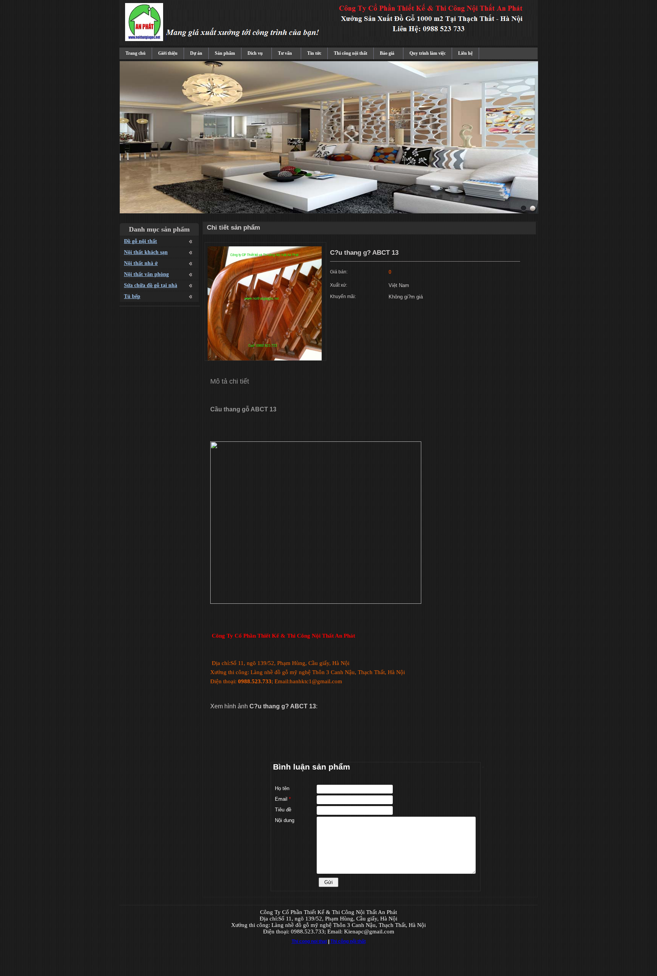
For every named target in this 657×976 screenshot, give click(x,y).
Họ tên (282, 788)
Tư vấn (285, 53)
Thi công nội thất (350, 53)
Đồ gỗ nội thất (140, 241)
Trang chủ (135, 53)
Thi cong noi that (309, 941)
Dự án (196, 53)
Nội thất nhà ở (141, 263)
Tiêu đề (283, 810)
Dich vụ (255, 53)
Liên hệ (465, 53)
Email (283, 799)
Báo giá (387, 53)
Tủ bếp (132, 296)
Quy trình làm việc (427, 53)
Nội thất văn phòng (146, 274)
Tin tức (314, 53)
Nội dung (284, 820)
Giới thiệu (168, 53)
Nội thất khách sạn (146, 252)
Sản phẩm (225, 53)
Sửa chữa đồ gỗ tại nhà (150, 285)
